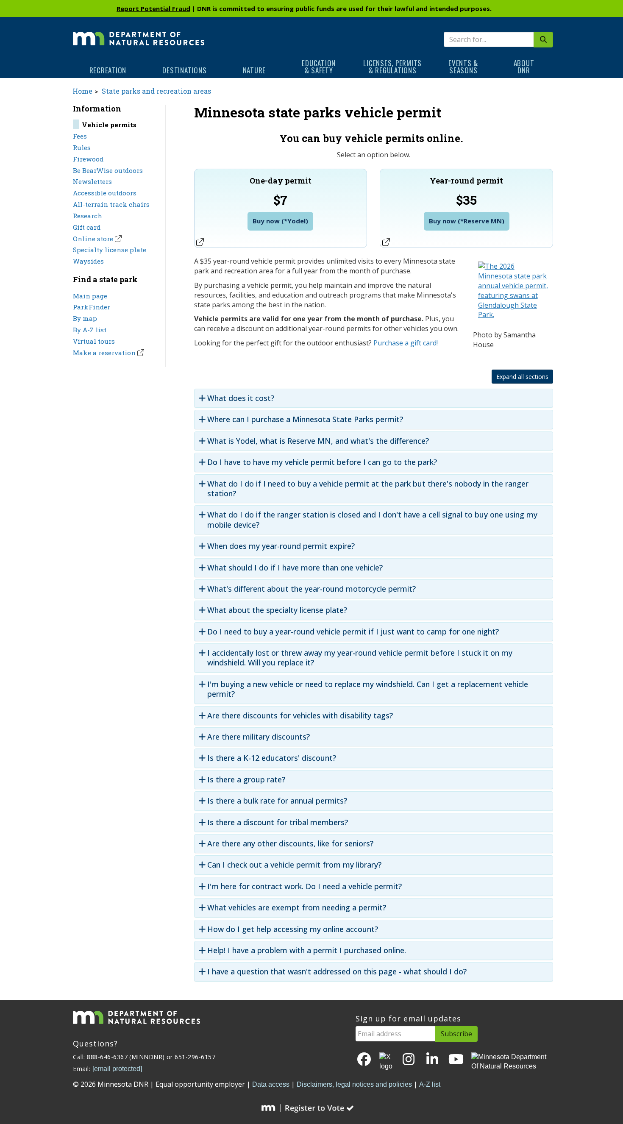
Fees (80, 136)
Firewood (88, 159)
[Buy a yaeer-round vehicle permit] (513, 292)
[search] (543, 39)
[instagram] (408, 1059)
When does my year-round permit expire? (281, 546)
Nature (254, 70)
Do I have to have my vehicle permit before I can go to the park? (322, 462)
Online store (93, 238)
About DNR (524, 66)
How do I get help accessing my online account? (292, 929)
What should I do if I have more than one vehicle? (295, 568)
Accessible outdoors (104, 193)
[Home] (138, 32)
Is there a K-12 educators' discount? (271, 758)
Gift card (86, 227)
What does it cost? (240, 398)
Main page (90, 296)
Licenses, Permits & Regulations (392, 66)
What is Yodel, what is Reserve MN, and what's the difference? (318, 441)
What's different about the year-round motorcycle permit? (311, 589)
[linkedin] (432, 1059)
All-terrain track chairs (111, 204)
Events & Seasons (463, 66)
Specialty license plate (109, 249)
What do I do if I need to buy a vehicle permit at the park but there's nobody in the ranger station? (367, 488)
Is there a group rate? (246, 780)
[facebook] (364, 1059)
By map (85, 318)
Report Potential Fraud (153, 8)
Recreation (108, 70)
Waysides (88, 261)
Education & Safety (319, 66)
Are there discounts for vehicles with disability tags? (300, 716)
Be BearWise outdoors (108, 170)
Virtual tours (94, 341)
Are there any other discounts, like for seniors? (290, 844)
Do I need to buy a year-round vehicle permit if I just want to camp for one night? (353, 632)
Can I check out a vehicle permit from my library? (294, 865)
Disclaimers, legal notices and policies (354, 1084)
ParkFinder (91, 307)
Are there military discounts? (258, 737)
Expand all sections (522, 377)
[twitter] (386, 1062)
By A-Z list (89, 330)
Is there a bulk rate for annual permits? (277, 801)
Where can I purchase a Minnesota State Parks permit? (305, 419)
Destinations (184, 70)
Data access (270, 1084)
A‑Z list (429, 1084)
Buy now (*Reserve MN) (466, 221)
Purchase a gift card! (405, 343)
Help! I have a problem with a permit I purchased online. (306, 950)
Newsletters (92, 181)
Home (82, 90)
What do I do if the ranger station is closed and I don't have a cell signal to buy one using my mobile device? (372, 519)
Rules (82, 147)
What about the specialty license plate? (277, 610)
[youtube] (456, 1059)
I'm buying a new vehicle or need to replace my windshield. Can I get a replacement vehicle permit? (367, 689)
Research (87, 215)
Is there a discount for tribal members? (277, 822)
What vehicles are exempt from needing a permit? (296, 908)
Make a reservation (104, 352)
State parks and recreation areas (156, 90)
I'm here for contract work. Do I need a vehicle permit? (304, 886)
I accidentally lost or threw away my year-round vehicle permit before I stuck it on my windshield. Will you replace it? (359, 658)
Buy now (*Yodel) (280, 221)
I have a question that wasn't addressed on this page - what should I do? (337, 972)
